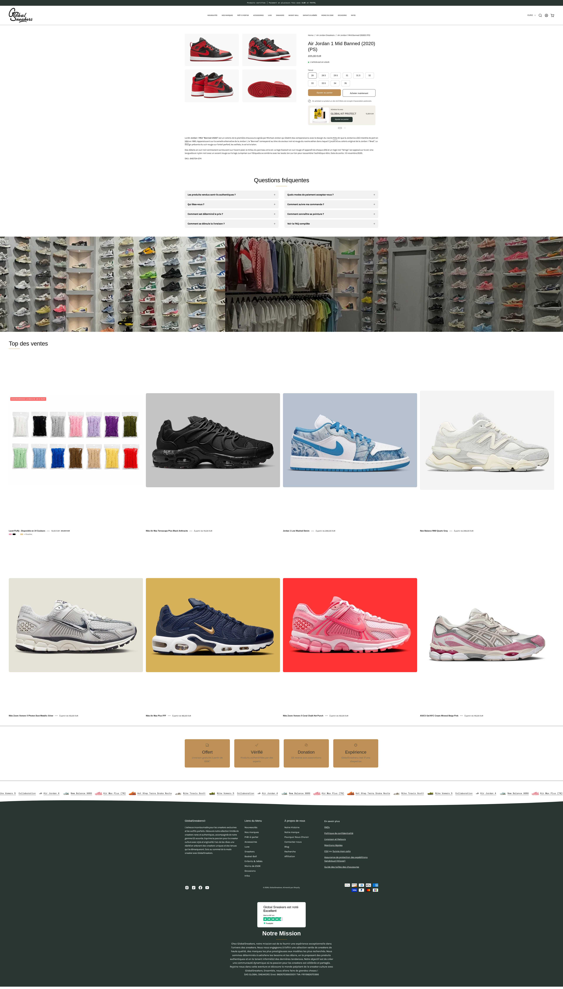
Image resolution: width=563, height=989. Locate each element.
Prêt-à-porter (251, 837)
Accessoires (251, 841)
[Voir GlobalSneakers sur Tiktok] (193, 887)
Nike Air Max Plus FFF (156, 715)
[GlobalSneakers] (20, 15)
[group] (281, 3)
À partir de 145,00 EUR (473, 715)
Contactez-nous (293, 841)
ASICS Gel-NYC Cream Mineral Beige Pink (439, 715)
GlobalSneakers (276, 887)
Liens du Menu (253, 820)
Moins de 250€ (253, 866)
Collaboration (155, 793)
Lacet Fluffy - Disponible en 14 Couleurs (27, 531)
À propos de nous (294, 820)
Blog (286, 846)
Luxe (247, 846)
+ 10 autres (28, 534)
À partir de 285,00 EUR (463, 531)
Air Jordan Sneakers (325, 35)
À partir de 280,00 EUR (325, 531)
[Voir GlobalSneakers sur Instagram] (187, 887)
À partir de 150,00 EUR (338, 715)
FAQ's (327, 827)
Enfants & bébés (253, 861)
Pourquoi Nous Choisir (296, 837)
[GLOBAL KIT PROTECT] (319, 115)
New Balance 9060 (210, 793)
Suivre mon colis (342, 851)
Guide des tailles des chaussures (341, 867)
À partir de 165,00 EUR (181, 715)
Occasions (250, 870)
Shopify (297, 887)
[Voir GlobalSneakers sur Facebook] (200, 887)
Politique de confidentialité (338, 833)
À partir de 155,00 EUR (68, 715)
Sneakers (250, 851)
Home (310, 35)
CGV (326, 851)
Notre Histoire (291, 827)
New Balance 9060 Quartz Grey (434, 531)
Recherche (290, 851)
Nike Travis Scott (104, 793)
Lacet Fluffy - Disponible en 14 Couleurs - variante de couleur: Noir (14, 534)
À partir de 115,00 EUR (203, 531)
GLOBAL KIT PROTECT (343, 114)
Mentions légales (333, 845)
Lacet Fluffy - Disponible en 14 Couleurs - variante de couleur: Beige (21, 534)
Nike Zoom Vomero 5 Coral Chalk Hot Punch (303, 715)
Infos (247, 875)
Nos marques (252, 832)
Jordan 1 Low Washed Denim (296, 531)
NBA (187, 141)
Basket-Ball (251, 856)
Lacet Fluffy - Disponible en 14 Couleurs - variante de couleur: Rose (10, 534)
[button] (227, 15)
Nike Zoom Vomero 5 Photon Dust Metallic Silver (31, 715)
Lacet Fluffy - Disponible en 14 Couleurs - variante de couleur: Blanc (17, 534)
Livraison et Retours (335, 839)
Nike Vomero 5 (135, 793)
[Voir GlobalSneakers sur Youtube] (207, 887)
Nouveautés (251, 827)
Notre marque (291, 832)
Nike (335, 138)
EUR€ (530, 15)
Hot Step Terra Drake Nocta (64, 793)
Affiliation (289, 856)
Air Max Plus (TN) (24, 793)
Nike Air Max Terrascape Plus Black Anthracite (167, 531)
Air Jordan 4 (180, 793)
